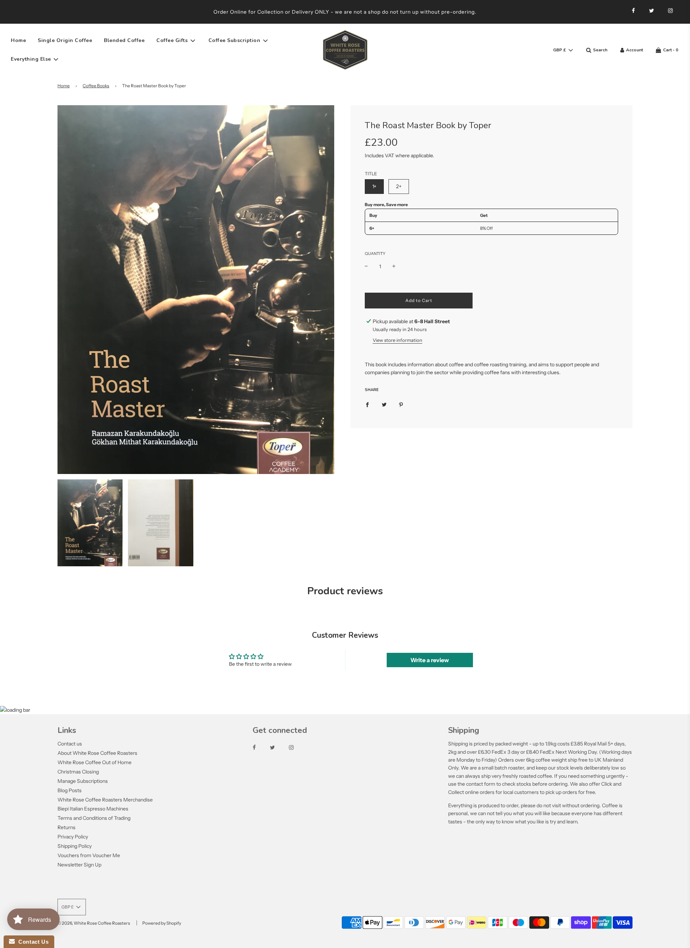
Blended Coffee (124, 40)
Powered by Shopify (161, 923)
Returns (66, 827)
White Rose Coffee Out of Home (95, 762)
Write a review (429, 660)
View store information (397, 340)
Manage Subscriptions (83, 781)
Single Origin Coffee (65, 40)
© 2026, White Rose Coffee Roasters (94, 923)
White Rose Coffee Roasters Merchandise (105, 799)
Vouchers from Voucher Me (89, 855)
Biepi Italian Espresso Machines (93, 808)
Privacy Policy (73, 836)
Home (18, 40)
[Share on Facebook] (367, 404)
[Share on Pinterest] (401, 404)
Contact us (70, 743)
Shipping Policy (75, 846)
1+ (374, 186)
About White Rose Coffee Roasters (97, 753)
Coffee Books (96, 85)
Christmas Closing (78, 771)
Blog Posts (70, 790)
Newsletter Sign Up (79, 864)
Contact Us (32, 942)
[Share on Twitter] (384, 404)
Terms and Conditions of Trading (94, 818)
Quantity (375, 253)
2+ (398, 186)
